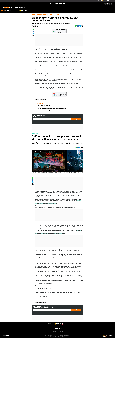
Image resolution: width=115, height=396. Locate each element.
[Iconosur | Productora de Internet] (4, 335)
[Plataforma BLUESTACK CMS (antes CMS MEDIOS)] (7, 335)
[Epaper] (103, 0)
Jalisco (12, 7)
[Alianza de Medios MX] (105, 335)
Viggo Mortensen (43, 99)
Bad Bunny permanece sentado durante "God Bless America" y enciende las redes (58, 222)
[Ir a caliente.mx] (98, 0)
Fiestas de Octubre (39, 302)
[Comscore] (109, 335)
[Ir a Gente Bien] (14, 0)
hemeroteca (54, 331)
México (16, 7)
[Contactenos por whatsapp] (111, 4)
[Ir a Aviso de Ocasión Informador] (4, 0)
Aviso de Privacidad (52, 336)
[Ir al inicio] (13, 3)
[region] (57, 394)
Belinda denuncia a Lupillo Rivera (44, 105)
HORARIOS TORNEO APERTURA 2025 (11, 10)
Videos (21, 7)
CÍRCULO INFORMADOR (25, 10)
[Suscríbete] (110, 0)
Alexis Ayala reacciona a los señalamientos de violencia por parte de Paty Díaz (52, 108)
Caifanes (44, 302)
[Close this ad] (114, 391)
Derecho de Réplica (57, 336)
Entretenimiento (35, 14)
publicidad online (60, 331)
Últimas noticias (6, 7)
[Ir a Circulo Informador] (9, 0)
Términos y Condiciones (45, 312)
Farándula (37, 99)
